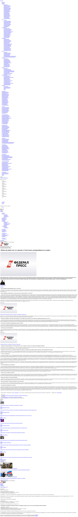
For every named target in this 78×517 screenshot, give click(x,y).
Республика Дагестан (7, 69)
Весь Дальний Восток (7, 75)
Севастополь (6, 26)
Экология (3, 220)
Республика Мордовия (7, 45)
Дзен (39, 392)
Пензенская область (7, 42)
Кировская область (7, 39)
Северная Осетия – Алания (8, 73)
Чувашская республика (7, 50)
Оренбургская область (7, 41)
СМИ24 (36, 515)
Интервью (5, 225)
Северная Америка (6, 425)
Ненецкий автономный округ (8, 31)
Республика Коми (6, 36)
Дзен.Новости (16, 392)
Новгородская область (7, 34)
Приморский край (7, 79)
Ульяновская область (7, 49)
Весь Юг (5, 20)
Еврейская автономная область (8, 77)
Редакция (1, 485)
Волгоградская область (5, 108)
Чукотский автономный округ (8, 83)
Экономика (5, 214)
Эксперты (3, 221)
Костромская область (7, 11)
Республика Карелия (7, 35)
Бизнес (3, 213)
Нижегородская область (7, 40)
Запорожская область (7, 87)
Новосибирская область (7, 62)
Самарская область (7, 47)
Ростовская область (7, 25)
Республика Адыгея (7, 23)
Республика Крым (5, 112)
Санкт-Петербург (6, 37)
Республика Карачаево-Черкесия (9, 71)
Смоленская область (7, 15)
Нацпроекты (4, 219)
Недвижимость (6, 216)
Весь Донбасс (6, 86)
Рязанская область (6, 14)
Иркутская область (7, 60)
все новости (2, 461)
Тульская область (6, 17)
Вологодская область (7, 30)
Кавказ (3, 67)
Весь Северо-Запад (7, 28)
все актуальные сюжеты (4, 479)
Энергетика (6, 215)
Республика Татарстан (7, 46)
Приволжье (4, 38)
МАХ (13, 392)
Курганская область (7, 54)
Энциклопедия (4, 233)
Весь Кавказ (6, 68)
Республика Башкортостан (6, 130)
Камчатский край (6, 78)
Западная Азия (6, 430)
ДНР (4, 89)
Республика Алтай (7, 64)
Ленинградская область (7, 32)
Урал (3, 51)
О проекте (2, 483)
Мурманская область (7, 33)
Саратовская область (5, 134)
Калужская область (7, 10)
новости (1, 210)
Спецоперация (15, 468)
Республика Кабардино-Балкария (9, 70)
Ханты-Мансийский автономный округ (10, 56)
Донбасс (3, 85)
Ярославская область (7, 18)
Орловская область (7, 13)
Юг (2, 19)
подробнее (2, 286)
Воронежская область (7, 8)
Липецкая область (5, 99)
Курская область (4, 98)
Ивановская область (7, 9)
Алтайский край (6, 59)
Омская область (6, 63)
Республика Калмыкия (7, 24)
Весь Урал (3, 138)
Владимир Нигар (3, 285)
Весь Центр (6, 4)
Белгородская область (7, 6)
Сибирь (3, 57)
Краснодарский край (7, 22)
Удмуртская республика (7, 48)
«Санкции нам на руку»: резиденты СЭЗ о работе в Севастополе (12, 397)
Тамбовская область (7, 16)
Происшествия (4, 218)
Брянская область (6, 7)
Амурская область (7, 76)
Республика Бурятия (7, 84)
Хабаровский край (7, 82)
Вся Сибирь (6, 58)
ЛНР (4, 88)
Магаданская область (5, 164)
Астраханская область (5, 107)
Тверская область (4, 103)
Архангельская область (7, 29)
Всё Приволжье (4, 125)
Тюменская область (7, 55)
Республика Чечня (7, 72)
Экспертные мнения (7, 223)
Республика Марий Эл (7, 44)
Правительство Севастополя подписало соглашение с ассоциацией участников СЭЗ (15, 395)
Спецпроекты (4, 226)
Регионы (1, 0)
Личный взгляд (6, 224)
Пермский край (6, 43)
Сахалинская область (7, 81)
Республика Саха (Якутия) (8, 80)
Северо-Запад (4, 27)
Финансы (5, 217)
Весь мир (3, 2)
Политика (1, 425)
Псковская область (5, 121)
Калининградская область (6, 116)
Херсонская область (5, 173)
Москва (5, 447)
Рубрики (1, 211)
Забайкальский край (5, 169)
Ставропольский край (7, 74)
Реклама (1, 484)
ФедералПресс (59, 392)
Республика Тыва (6, 65)
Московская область (7, 5)
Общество (1, 407)
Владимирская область (5, 94)
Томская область (6, 66)
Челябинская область (7, 53)
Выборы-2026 (15, 476)
